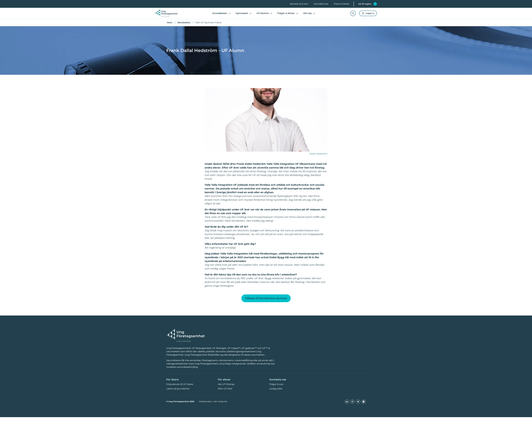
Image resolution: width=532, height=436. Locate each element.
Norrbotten (183, 22)
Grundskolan (219, 13)
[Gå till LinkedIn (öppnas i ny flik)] (347, 401)
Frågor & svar (276, 384)
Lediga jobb (275, 388)
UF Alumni (263, 13)
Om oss (307, 13)
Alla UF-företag (226, 384)
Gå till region (364, 4)
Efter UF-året (225, 388)
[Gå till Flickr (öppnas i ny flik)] (363, 401)
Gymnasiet (242, 13)
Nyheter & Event (299, 3)
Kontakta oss (321, 3)
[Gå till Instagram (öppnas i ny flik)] (352, 401)
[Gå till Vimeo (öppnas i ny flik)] (358, 401)
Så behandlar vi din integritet (213, 401)
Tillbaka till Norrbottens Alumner (266, 298)
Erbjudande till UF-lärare (179, 384)
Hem (169, 22)
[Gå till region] (375, 4)
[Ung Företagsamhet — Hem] (185, 335)
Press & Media (341, 3)
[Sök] (353, 13)
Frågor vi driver (286, 13)
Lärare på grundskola (177, 388)
